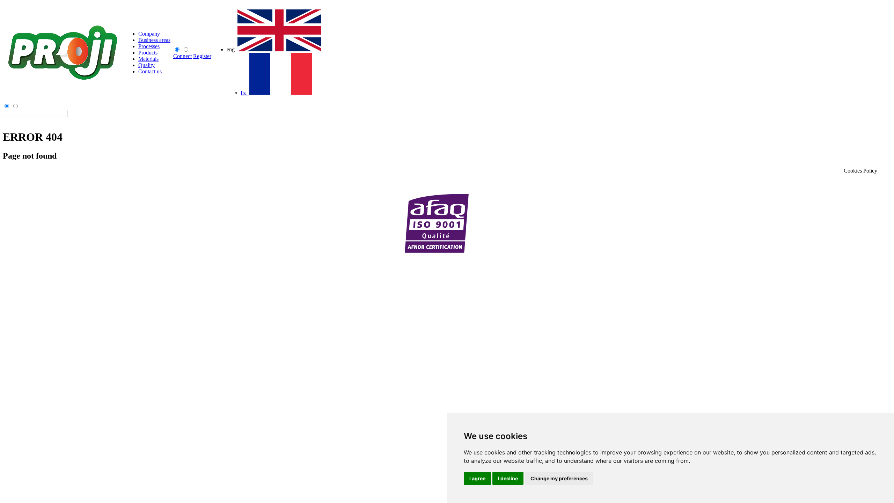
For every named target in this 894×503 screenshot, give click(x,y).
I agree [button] (477, 478)
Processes (149, 46)
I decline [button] (508, 478)
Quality (146, 65)
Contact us (150, 71)
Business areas (154, 40)
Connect (182, 56)
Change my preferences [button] (559, 478)
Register (202, 56)
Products (147, 53)
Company (149, 34)
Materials (148, 59)
